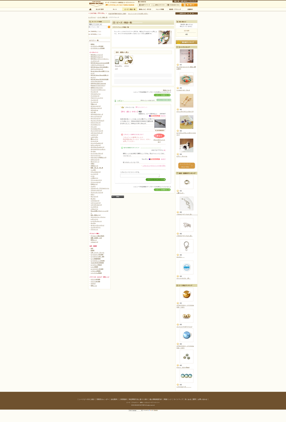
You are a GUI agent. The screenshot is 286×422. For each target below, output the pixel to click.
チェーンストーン (96, 155)
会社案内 (114, 399)
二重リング (181, 193)
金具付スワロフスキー (97, 87)
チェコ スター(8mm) (183, 367)
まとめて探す (99, 9)
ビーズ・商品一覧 (129, 9)
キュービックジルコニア (97, 120)
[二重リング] (186, 182)
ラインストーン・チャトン (98, 217)
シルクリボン (94, 137)
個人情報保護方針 (155, 399)
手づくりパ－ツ (95, 161)
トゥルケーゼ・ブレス (183, 90)
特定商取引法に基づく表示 (138, 399)
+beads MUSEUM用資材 (97, 262)
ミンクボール (94, 206)
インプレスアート (96, 227)
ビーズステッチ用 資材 (97, 46)
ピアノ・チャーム (182, 156)
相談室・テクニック (175, 9)
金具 (92, 248)
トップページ (92, 17)
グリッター (94, 126)
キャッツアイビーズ (96, 116)
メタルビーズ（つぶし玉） (187, 214)
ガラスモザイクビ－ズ (97, 114)
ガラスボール (94, 110)
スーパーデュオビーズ (97, 143)
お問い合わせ (184, 1)
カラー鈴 (93, 112)
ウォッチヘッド (118, 67)
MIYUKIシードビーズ (97, 54)
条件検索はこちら (95, 34)
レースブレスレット (96, 221)
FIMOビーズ (94, 184)
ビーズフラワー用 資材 (97, 269)
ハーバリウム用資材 (96, 273)
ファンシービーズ (96, 182)
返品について (167, 90)
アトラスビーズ (95, 95)
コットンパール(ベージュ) (184, 326)
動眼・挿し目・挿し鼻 (97, 167)
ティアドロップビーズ (97, 153)
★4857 (163, 159)
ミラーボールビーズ (96, 204)
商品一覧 (176, 1)
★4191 (163, 116)
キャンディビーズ (96, 118)
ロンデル (93, 223)
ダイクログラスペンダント (98, 149)
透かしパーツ (94, 139)
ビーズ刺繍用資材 (96, 258)
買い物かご (189, 5)
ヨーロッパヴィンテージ (97, 225)
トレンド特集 (159, 9)
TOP (90, 9)
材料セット (94, 240)
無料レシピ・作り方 (144, 9)
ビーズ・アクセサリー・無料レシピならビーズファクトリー (143, 402)
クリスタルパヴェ (96, 128)
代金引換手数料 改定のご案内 (117, 13)
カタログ (93, 283)
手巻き (92, 163)
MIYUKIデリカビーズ (97, 56)
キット (114, 9)
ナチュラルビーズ (96, 172)
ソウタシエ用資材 (96, 271)
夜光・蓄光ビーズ (96, 215)
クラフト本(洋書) (95, 281)
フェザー (93, 186)
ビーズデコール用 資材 (97, 256)
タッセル (93, 151)
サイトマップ (193, 1)
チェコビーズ (94, 91)
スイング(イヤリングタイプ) (185, 111)
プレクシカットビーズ (97, 192)
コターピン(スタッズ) (97, 132)
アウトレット (94, 229)
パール (92, 176)
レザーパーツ (94, 219)
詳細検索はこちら (95, 31)
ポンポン (93, 198)
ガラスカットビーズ (96, 108)
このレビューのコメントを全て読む (154, 165)
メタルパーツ (94, 209)
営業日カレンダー (103, 399)
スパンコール (94, 141)
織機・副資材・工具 (96, 238)
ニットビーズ (94, 174)
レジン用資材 (94, 266)
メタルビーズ (94, 242)
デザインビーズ (95, 159)
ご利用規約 (123, 399)
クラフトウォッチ (96, 122)
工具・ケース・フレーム (97, 252)
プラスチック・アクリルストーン (100, 188)
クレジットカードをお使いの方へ (138, 13)
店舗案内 (190, 9)
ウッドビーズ (94, 102)
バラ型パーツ (94, 178)
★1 (164, 150)
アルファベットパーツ (97, 97)
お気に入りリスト (159, 4)
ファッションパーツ (96, 180)
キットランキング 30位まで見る (185, 165)
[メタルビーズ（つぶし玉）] (186, 203)
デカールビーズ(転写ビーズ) (98, 157)
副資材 (92, 250)
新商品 (92, 44)
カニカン (181, 257)
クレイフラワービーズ (97, 130)
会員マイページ (145, 4)
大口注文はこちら (173, 4)
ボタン (92, 194)
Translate (156, 410)
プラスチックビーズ (96, 190)
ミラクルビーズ (95, 200)
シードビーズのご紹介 (87, 399)
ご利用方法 (142, 1)
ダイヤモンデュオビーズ (97, 147)
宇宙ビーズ (94, 104)
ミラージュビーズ (96, 202)
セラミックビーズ (96, 145)
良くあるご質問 (190, 399)
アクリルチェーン (96, 93)
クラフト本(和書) (95, 279)
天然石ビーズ (94, 165)
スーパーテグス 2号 (184, 278)
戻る (117, 196)
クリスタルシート (96, 124)
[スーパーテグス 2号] (186, 267)
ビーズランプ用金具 (96, 264)
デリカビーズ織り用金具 (97, 236)
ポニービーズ (94, 196)
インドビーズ (94, 100)
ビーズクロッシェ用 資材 (98, 48)
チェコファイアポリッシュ (98, 89)
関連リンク (168, 399)
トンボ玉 (93, 170)
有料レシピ (94, 285)
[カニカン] (186, 246)
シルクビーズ (94, 134)
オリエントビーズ (96, 106)
